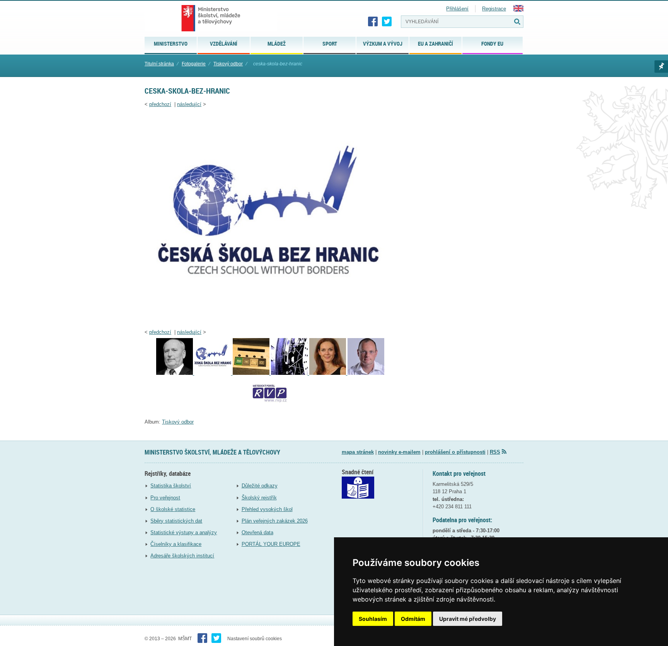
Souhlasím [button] (373, 618)
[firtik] (175, 373)
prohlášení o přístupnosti (455, 452)
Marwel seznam (661, 66)
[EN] (518, 10)
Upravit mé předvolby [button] (467, 618)
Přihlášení (457, 9)
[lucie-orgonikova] (328, 373)
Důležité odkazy (260, 486)
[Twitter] (387, 22)
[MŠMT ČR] (211, 18)
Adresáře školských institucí (182, 556)
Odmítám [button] (413, 618)
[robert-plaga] (366, 373)
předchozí (160, 104)
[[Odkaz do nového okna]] (358, 497)
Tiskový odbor (228, 64)
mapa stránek (358, 452)
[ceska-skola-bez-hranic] (270, 322)
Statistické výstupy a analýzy (183, 532)
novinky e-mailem (399, 452)
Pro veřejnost (165, 498)
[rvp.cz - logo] (270, 412)
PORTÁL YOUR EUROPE (271, 544)
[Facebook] (373, 22)
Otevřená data (257, 532)
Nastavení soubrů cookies (254, 638)
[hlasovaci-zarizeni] (252, 373)
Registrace (494, 9)
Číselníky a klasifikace (175, 544)
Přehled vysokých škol (267, 509)
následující (189, 104)
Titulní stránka (159, 64)
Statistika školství (170, 486)
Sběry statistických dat (176, 521)
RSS (495, 452)
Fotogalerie (194, 64)
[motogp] (290, 373)
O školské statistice (172, 509)
